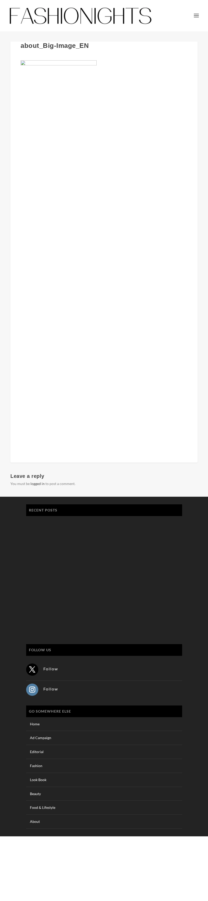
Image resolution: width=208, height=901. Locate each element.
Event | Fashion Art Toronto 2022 (57, 523)
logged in (37, 483)
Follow (50, 668)
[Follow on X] (32, 669)
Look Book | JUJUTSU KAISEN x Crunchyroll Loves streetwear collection (89, 547)
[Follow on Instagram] (32, 690)
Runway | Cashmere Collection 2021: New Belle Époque (75, 571)
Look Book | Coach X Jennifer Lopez (60, 595)
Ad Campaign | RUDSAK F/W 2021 (58, 619)
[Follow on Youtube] (193, 874)
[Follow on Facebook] (163, 874)
